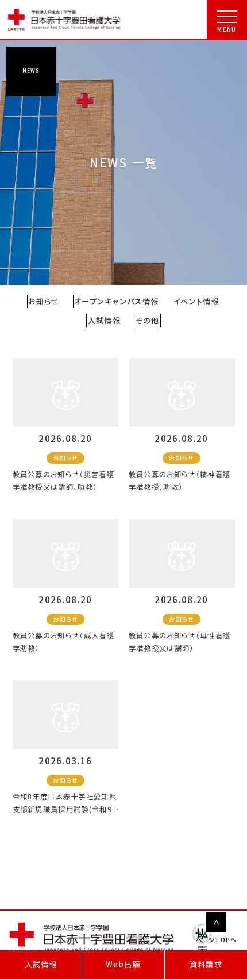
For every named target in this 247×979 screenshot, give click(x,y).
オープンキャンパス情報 (116, 301)
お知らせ (43, 301)
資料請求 (206, 964)
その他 (147, 320)
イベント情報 (196, 301)
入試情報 (41, 964)
